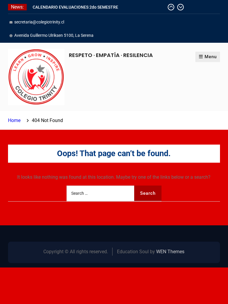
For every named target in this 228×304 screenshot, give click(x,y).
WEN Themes (170, 251)
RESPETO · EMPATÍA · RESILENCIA (111, 55)
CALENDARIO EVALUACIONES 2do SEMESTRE (75, 7)
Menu (211, 56)
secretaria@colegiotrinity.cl (39, 22)
